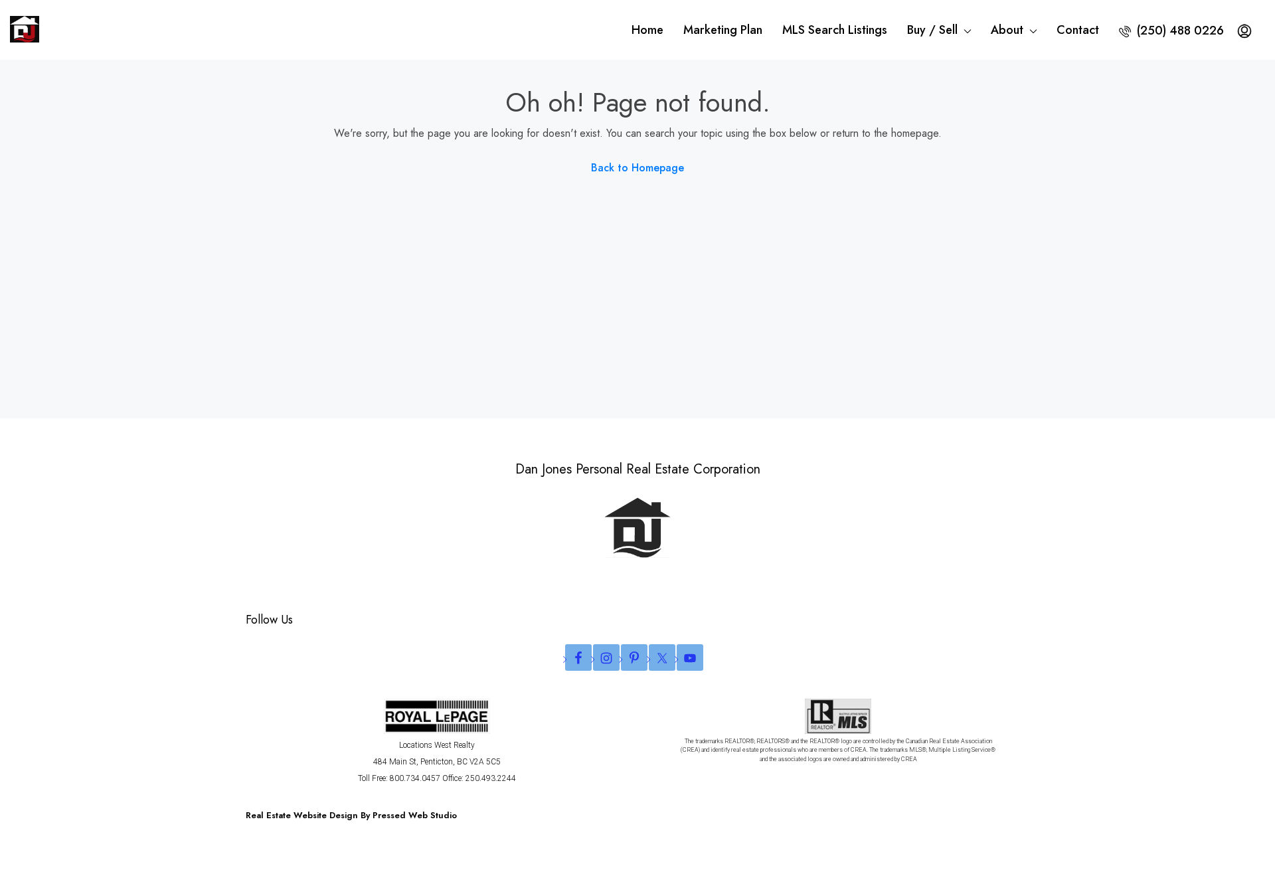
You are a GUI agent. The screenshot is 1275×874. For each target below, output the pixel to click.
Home (647, 30)
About (1007, 30)
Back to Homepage (637, 167)
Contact (1078, 30)
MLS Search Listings (834, 30)
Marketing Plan (722, 30)
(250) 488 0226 (1179, 30)
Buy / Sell (932, 30)
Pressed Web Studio (415, 815)
